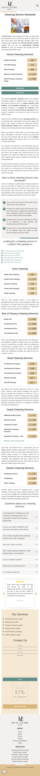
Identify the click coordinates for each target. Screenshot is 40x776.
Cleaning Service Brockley (12, 262)
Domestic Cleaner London (13, 625)
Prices (20, 736)
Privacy (20, 738)
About (20, 734)
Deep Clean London (12, 622)
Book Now (20, 88)
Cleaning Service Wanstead (12, 260)
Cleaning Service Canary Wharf (13, 251)
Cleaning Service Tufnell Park (13, 257)
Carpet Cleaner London (13, 635)
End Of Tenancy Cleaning (13, 631)
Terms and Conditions (20, 741)
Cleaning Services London (14, 619)
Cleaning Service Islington (12, 253)
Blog (20, 743)
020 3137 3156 (20, 706)
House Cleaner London (13, 628)
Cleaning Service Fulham (11, 255)
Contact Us (20, 93)
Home (20, 732)
